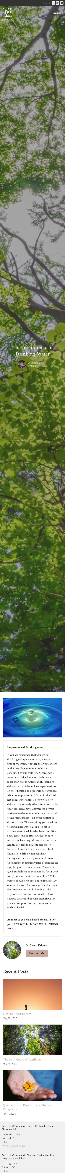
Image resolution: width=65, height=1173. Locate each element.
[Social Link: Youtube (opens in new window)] (61, 3)
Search (47, 2)
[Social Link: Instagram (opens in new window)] (57, 3)
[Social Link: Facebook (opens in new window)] (53, 3)
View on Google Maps (13, 1145)
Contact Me (37, 953)
